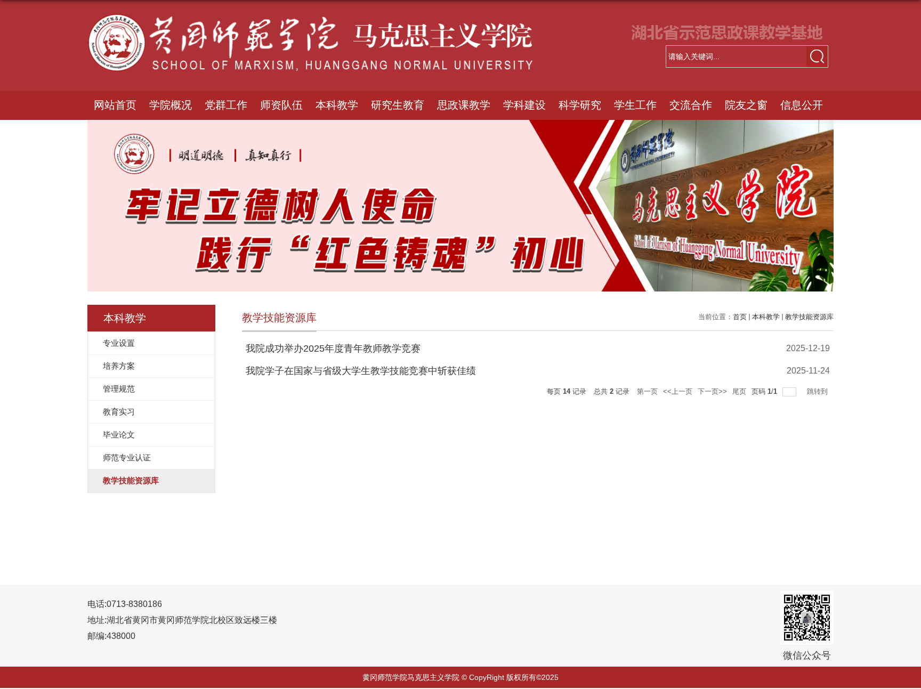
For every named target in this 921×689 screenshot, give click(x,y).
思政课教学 (463, 105)
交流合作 (690, 105)
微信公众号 (807, 655)
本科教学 (337, 105)
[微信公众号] (807, 602)
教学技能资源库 (809, 317)
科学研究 (580, 105)
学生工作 (635, 105)
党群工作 (226, 105)
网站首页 (115, 105)
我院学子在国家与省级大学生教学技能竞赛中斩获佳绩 (361, 371)
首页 (740, 317)
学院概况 (170, 105)
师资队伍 (281, 105)
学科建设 (524, 105)
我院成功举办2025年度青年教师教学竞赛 (333, 348)
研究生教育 (397, 105)
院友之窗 (746, 105)
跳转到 (818, 391)
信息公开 (801, 105)
